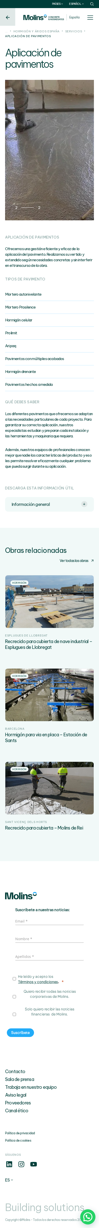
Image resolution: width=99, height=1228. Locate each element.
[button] (87, 1216)
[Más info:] (9, 1166)
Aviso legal (15, 1095)
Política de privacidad (20, 1133)
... (6, 31)
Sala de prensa (19, 1079)
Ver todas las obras (74, 560)
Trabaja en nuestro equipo (31, 1087)
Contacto (15, 1071)
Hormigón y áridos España (36, 31)
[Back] (7, 17)
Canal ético (16, 1111)
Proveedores (18, 1103)
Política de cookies (18, 1140)
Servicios (73, 31)
